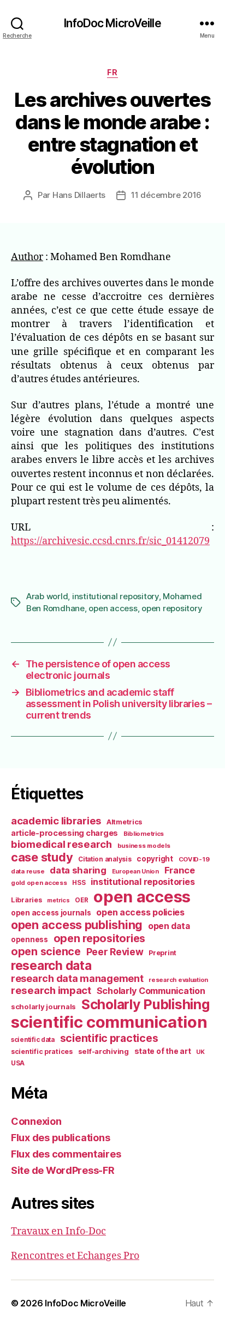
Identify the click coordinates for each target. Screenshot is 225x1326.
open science (46, 951)
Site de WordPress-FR (63, 1170)
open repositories (99, 938)
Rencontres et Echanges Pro (75, 1256)
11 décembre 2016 (166, 195)
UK (200, 1052)
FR (112, 72)
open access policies (140, 912)
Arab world (47, 596)
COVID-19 (194, 859)
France (179, 870)
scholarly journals (43, 1006)
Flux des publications (60, 1137)
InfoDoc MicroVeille (112, 23)
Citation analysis (104, 859)
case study (42, 857)
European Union (135, 871)
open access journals (51, 912)
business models (143, 845)
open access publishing (77, 925)
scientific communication (109, 1022)
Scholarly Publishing (145, 1004)
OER (81, 900)
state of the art (162, 1051)
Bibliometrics (143, 833)
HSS (78, 883)
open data (169, 926)
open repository (171, 608)
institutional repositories (142, 881)
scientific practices (109, 1038)
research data (51, 965)
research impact (51, 990)
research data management (77, 978)
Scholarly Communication (151, 990)
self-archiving (103, 1051)
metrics (58, 900)
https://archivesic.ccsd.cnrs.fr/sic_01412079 (110, 541)
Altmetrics (124, 822)
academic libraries (56, 821)
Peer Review (115, 951)
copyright (155, 858)
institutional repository (115, 596)
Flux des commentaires (66, 1154)
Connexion (36, 1121)
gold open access (39, 883)
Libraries (26, 900)
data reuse (27, 871)
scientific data (33, 1040)
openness (29, 939)
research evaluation (178, 980)
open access (112, 608)
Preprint (162, 953)
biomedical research (61, 844)
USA (18, 1063)
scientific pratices (42, 1051)
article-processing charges (64, 832)
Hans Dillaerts (78, 195)
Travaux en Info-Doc (58, 1231)
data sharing (78, 870)
